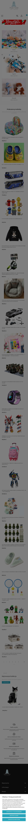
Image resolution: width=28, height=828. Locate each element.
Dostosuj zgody (14, 815)
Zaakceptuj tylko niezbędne (14, 811)
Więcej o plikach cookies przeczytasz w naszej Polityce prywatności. (13, 807)
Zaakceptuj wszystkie (14, 819)
